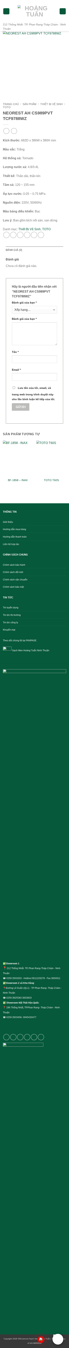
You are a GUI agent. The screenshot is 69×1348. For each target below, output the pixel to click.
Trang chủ (11, 104)
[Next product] (6, 131)
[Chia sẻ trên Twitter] (20, 235)
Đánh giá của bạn (24, 302)
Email (16, 369)
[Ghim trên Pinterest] (34, 235)
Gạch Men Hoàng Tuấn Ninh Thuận (30, 650)
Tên (15, 351)
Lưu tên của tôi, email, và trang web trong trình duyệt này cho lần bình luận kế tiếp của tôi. (33, 393)
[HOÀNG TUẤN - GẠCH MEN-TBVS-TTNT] (34, 11)
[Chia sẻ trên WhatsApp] (6, 235)
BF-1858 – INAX (18, 480)
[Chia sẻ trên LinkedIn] (41, 235)
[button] (6, 11)
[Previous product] (14, 131)
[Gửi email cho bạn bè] (27, 235)
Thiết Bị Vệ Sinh (51, 104)
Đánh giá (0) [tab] (14, 250)
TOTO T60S (51, 480)
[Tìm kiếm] (63, 11)
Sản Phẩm (29, 104)
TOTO (7, 107)
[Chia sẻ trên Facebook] (13, 235)
